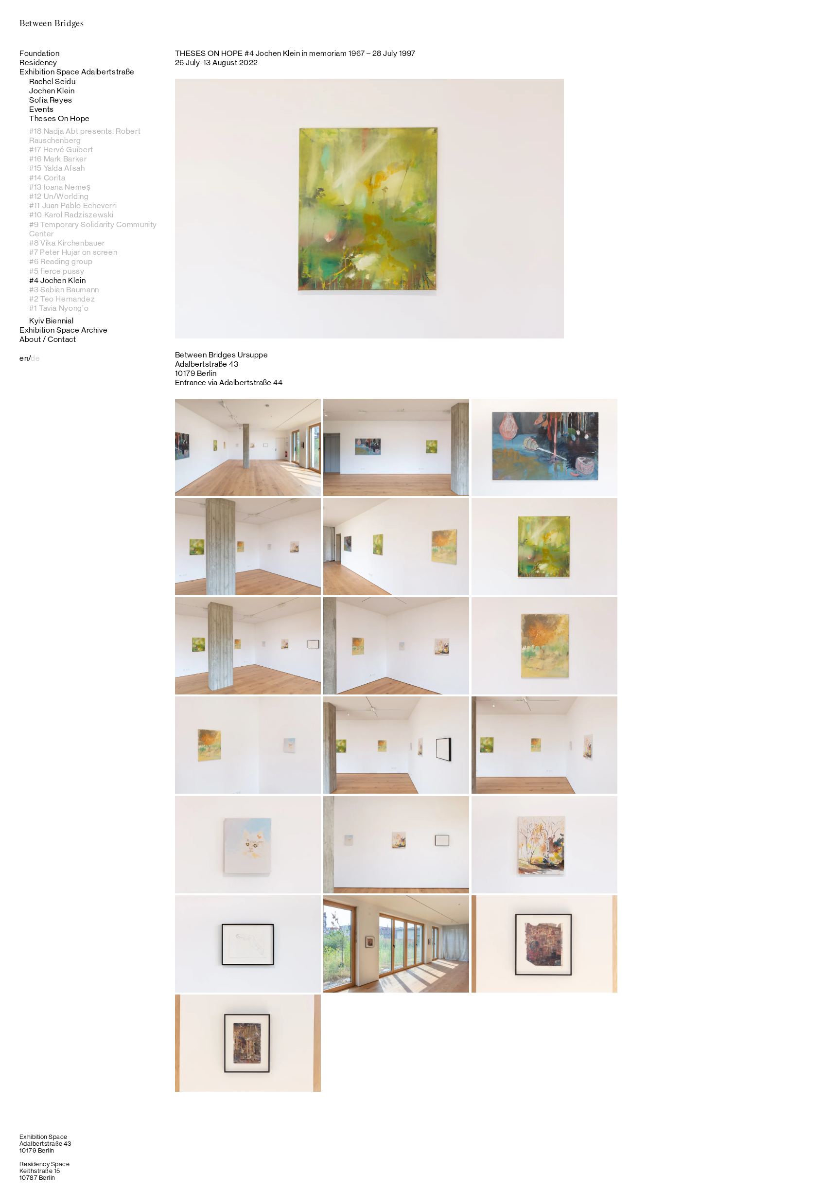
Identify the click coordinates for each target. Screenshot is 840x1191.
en (23, 358)
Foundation (39, 53)
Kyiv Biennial (51, 320)
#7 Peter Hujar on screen (73, 252)
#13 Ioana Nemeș (60, 187)
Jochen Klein (52, 90)
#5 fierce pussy (57, 271)
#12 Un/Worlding (59, 196)
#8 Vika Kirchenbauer (67, 243)
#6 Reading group (60, 261)
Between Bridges (51, 23)
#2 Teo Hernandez (62, 298)
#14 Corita (47, 177)
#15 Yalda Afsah (57, 168)
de (35, 358)
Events (41, 109)
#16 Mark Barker (58, 158)
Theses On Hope (59, 118)
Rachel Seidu (52, 81)
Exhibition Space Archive (63, 330)
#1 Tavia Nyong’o (58, 308)
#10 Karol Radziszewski (71, 214)
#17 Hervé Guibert (61, 149)
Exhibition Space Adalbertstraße (77, 71)
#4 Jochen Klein (57, 280)
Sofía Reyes (50, 100)
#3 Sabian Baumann (64, 289)
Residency (38, 62)
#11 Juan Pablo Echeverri (73, 205)
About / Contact (47, 339)
